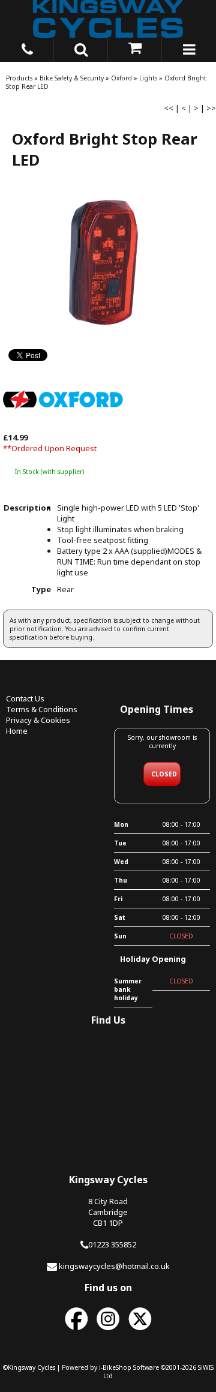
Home (17, 730)
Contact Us (25, 698)
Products (19, 78)
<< (168, 108)
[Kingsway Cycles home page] (108, 19)
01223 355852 (112, 1244)
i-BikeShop (115, 1367)
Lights (148, 78)
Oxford (121, 78)
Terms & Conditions (41, 709)
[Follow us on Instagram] (108, 1330)
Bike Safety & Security (72, 78)
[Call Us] (27, 47)
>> (211, 108)
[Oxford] (63, 426)
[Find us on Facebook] (76, 1330)
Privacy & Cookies (38, 720)
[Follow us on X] (140, 1330)
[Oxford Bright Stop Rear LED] (108, 265)
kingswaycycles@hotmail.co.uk (114, 1266)
